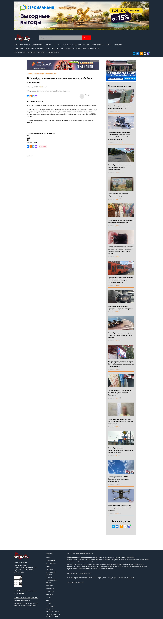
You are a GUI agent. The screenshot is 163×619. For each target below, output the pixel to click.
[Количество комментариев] (122, 111)
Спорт (47, 48)
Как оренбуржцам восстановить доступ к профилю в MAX (119, 107)
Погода (60, 48)
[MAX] (36, 96)
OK (28, 140)
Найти (86, 38)
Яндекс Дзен (32, 142)
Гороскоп (57, 45)
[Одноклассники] (31, 96)
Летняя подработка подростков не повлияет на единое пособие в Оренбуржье (119, 392)
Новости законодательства (88, 48)
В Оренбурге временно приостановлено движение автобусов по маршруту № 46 (120, 450)
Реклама (86, 45)
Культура (39, 48)
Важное (48, 45)
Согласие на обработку (22, 598)
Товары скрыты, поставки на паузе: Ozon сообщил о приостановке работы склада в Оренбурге (121, 364)
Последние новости (119, 86)
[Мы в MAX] (148, 53)
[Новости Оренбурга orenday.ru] (22, 37)
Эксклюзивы (37, 45)
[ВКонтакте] (28, 96)
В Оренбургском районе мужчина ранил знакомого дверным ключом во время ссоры (121, 421)
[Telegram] (33, 96)
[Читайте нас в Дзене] (145, 53)
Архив (16, 45)
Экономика (18, 48)
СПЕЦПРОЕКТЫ (53, 52)
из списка (130, 578)
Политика (117, 45)
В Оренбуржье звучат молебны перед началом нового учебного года (120, 221)
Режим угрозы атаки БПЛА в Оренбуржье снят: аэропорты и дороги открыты (118, 479)
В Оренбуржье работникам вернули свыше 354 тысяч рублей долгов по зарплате (120, 335)
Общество (29, 48)
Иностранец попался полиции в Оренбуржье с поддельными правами (120, 307)
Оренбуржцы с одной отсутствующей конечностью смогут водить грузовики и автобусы (120, 280)
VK (28, 135)
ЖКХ (53, 48)
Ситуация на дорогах (72, 45)
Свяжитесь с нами (20, 562)
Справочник (25, 45)
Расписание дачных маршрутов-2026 (29, 52)
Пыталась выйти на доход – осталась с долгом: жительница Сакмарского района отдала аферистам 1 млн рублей (120, 250)
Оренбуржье (70, 48)
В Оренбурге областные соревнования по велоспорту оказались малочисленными (121, 167)
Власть (109, 45)
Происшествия (97, 45)
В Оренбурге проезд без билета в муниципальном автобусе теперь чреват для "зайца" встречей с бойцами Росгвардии (119, 135)
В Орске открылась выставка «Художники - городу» (118, 194)
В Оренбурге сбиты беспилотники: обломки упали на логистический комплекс (119, 507)
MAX (28, 138)
